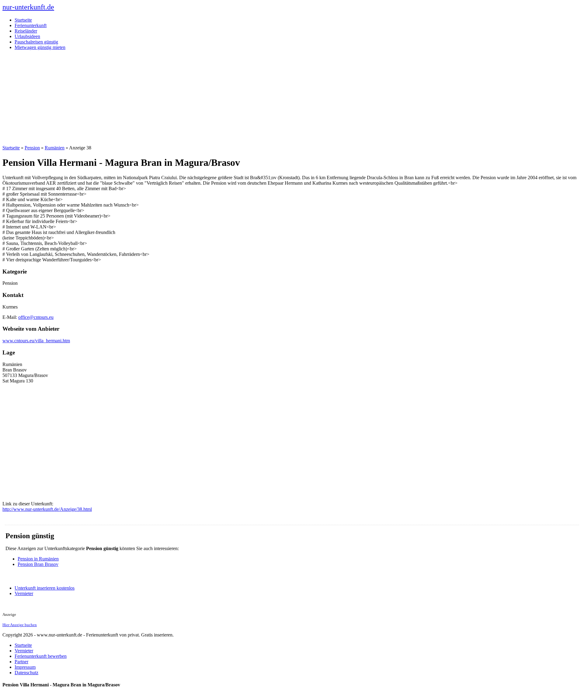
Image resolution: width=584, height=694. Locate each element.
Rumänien (54, 147)
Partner (21, 661)
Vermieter (24, 593)
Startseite (23, 20)
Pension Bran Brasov (38, 564)
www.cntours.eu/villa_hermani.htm (36, 340)
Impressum (25, 667)
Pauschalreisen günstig (36, 41)
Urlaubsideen (27, 36)
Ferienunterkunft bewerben (41, 656)
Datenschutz (26, 672)
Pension (32, 147)
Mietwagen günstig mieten (40, 47)
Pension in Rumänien (38, 558)
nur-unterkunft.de (28, 7)
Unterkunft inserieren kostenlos (45, 588)
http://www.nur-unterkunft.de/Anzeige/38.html (47, 509)
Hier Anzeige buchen (19, 625)
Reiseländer (26, 30)
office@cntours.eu (36, 317)
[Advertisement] (291, 97)
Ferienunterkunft (31, 25)
